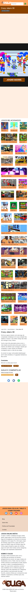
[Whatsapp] (18, 380)
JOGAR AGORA (14, 80)
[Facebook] (13, 380)
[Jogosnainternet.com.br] (6, 2)
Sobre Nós (5, 522)
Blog (3, 519)
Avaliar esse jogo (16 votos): (7, 372)
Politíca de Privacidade (8, 526)
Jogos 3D (16, 365)
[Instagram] (21, 513)
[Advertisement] (14, 28)
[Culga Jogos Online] (14, 583)
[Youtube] (16, 513)
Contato (4, 529)
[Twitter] (8, 380)
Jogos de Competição (6, 365)
